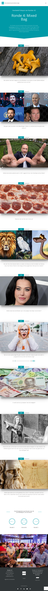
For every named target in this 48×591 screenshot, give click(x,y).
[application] (24, 361)
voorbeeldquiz (12, 27)
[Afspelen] (13, 360)
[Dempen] (31, 360)
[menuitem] (24, 578)
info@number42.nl (9, 576)
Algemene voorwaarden (10, 579)
